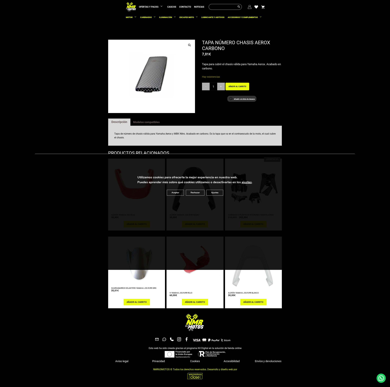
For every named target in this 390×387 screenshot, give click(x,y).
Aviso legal (121, 361)
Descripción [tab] (119, 122)
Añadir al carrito (237, 86)
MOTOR (129, 17)
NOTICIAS (199, 6)
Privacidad (158, 361)
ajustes (247, 182)
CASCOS (171, 6)
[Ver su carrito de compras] (263, 7)
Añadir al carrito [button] (137, 302)
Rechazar (195, 192)
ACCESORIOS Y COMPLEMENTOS (243, 17)
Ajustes (214, 192)
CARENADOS (146, 17)
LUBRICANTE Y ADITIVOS (212, 17)
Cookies (195, 361)
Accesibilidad (232, 361)
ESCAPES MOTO (186, 17)
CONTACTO (185, 6)
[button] (189, 45)
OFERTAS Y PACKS (148, 6)
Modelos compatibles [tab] (146, 122)
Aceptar (175, 192)
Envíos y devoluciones (268, 361)
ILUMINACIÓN (165, 17)
